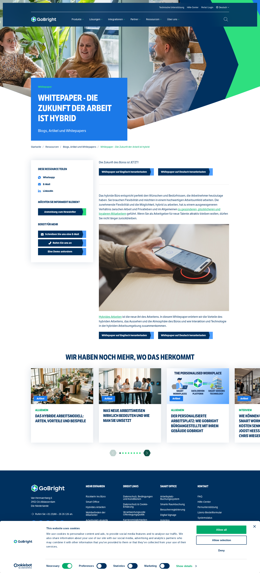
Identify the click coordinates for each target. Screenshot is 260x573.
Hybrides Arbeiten (110, 317)
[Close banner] (254, 526)
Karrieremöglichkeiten (135, 520)
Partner (134, 19)
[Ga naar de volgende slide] (147, 453)
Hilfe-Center (204, 502)
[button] (120, 453)
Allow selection (221, 540)
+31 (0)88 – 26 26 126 (57, 514)
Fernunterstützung (208, 507)
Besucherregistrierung (172, 509)
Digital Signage (168, 515)
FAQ (200, 496)
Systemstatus (205, 517)
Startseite (36, 146)
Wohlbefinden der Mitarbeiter (95, 513)
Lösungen (94, 19)
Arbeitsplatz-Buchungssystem (169, 497)
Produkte (77, 19)
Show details (184, 566)
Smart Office (92, 502)
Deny (221, 550)
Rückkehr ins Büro (96, 496)
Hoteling (164, 520)
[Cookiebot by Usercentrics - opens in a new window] (22, 566)
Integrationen (115, 19)
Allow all (221, 529)
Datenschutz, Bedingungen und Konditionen (138, 497)
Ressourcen (152, 19)
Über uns (172, 19)
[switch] (102, 566)
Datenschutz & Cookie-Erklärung (135, 505)
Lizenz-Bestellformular (210, 512)
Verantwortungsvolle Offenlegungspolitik (134, 513)
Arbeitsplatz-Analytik (97, 520)
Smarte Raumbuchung (172, 504)
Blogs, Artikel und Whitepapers (79, 146)
